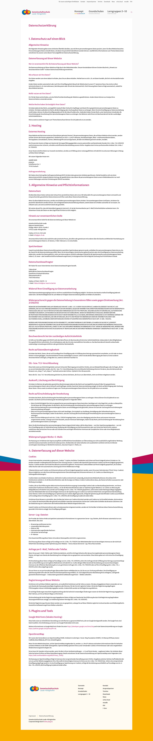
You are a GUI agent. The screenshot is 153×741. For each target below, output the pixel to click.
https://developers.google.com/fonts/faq (80, 626)
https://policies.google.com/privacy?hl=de (42, 628)
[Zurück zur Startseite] (36, 12)
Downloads (107, 1)
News (113, 1)
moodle (126, 1)
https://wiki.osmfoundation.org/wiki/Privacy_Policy (46, 655)
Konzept (80, 688)
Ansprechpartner (91, 1)
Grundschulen (82, 691)
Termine (100, 1)
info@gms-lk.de (39, 235)
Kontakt (83, 1)
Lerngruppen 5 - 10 (84, 694)
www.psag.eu (48, 721)
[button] (131, 12)
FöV (131, 1)
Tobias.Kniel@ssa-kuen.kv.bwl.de (45, 283)
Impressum (32, 716)
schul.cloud (119, 1)
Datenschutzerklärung (46, 716)
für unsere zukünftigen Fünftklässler (69, 1)
